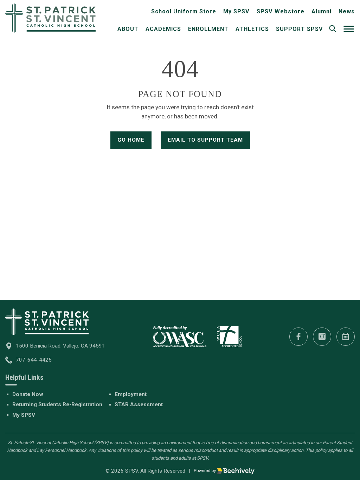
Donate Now (27, 394)
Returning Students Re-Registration (57, 404)
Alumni (321, 11)
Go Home (130, 140)
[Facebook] (298, 336)
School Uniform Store (183, 11)
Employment (131, 394)
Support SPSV (299, 29)
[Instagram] (322, 336)
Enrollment (208, 29)
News (347, 11)
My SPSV (236, 11)
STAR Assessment (139, 404)
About (128, 29)
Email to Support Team (205, 140)
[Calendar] (345, 336)
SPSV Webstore (280, 11)
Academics (163, 29)
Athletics (252, 29)
